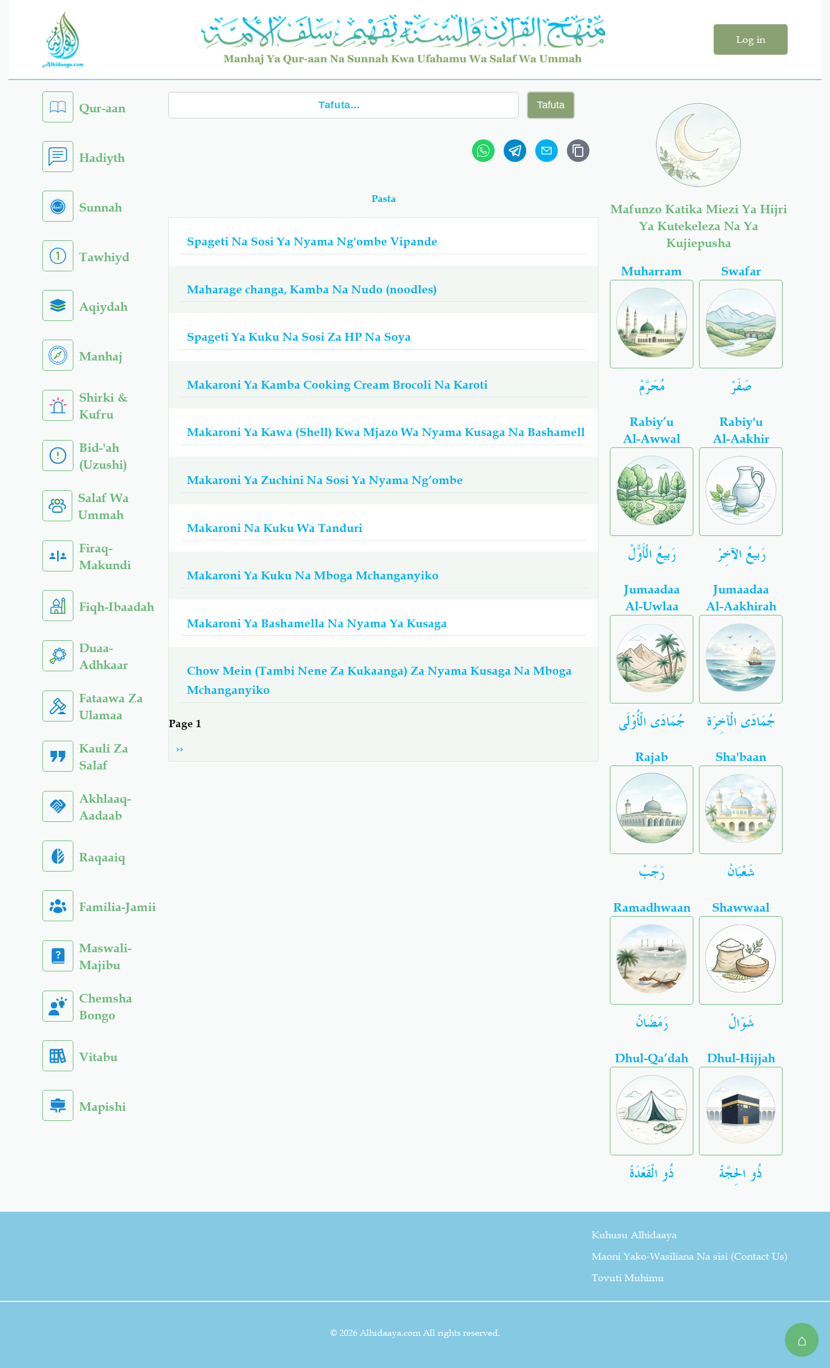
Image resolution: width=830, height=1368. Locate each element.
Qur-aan (102, 108)
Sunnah (100, 207)
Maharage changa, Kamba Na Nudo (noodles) (312, 288)
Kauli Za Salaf (103, 757)
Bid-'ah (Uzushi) (103, 456)
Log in (750, 39)
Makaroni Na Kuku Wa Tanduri (274, 527)
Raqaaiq (102, 857)
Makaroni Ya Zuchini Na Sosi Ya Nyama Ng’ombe (325, 479)
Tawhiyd (104, 257)
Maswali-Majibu (105, 956)
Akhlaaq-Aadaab (105, 807)
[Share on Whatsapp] (483, 150)
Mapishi (102, 1106)
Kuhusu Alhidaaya (634, 1235)
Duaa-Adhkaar (103, 656)
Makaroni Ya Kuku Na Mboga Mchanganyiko (313, 575)
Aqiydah (103, 306)
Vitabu (98, 1057)
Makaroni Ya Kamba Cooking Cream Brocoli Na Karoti (337, 384)
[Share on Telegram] (515, 150)
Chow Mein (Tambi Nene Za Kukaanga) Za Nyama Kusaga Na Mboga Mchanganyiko (379, 680)
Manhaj (101, 356)
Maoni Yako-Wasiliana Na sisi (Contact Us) (690, 1256)
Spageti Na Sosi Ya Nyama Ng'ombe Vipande (312, 241)
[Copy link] (578, 150)
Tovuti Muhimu (628, 1278)
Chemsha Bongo (105, 1007)
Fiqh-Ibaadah (116, 606)
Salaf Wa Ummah (103, 506)
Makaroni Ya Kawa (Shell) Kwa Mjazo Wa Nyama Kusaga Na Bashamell (386, 431)
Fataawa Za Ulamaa (111, 706)
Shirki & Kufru (103, 406)
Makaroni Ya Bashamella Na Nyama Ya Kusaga (317, 622)
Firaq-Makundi (105, 556)
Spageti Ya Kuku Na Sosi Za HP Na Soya (299, 336)
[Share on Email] (546, 150)
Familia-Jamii (117, 906)
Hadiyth (102, 157)
